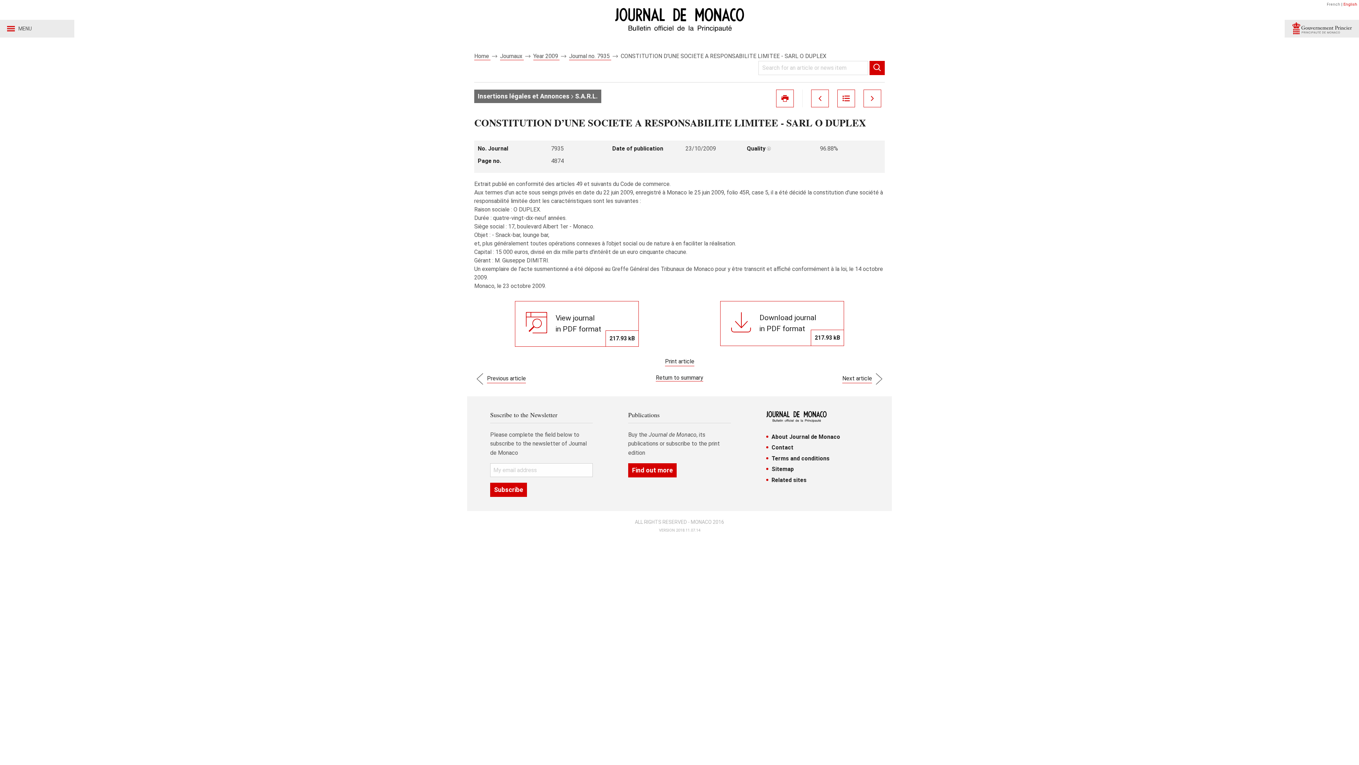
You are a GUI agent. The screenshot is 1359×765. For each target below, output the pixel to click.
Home (482, 56)
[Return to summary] (846, 98)
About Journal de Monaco (806, 437)
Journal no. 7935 (590, 56)
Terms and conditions (801, 458)
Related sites (789, 480)
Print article (679, 361)
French (1333, 4)
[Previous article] (820, 98)
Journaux (512, 56)
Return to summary (679, 377)
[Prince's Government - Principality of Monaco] (1322, 29)
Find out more (652, 470)
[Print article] (785, 98)
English (1350, 4)
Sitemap (783, 469)
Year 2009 (546, 56)
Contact (782, 447)
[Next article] (872, 98)
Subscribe (508, 489)
